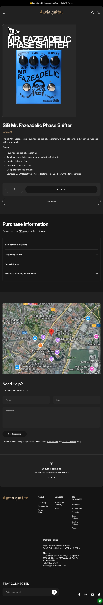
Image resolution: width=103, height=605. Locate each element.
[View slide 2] (51, 477)
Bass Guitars (75, 517)
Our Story (42, 502)
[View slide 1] (48, 477)
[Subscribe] (54, 592)
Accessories (77, 508)
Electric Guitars (75, 523)
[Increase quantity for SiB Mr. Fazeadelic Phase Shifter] (20, 189)
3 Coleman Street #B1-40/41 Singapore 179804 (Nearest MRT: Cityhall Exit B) (61, 556)
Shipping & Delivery (59, 503)
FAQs (21, 231)
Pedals (75, 528)
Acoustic (75, 512)
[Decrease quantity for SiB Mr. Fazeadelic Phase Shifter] (8, 189)
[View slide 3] (54, 477)
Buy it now (51, 201)
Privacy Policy (52, 441)
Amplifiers (76, 505)
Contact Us (43, 506)
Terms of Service (69, 441)
